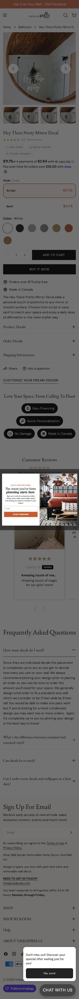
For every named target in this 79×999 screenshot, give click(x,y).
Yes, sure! (49, 973)
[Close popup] (66, 950)
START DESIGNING (21, 514)
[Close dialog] (74, 476)
